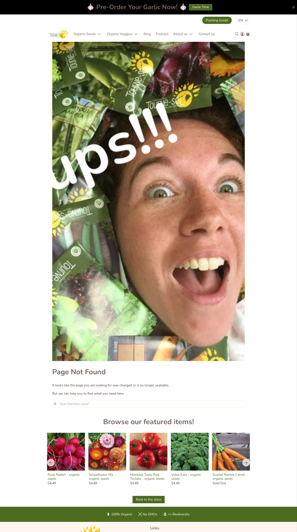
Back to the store (148, 499)
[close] (293, 7)
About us (180, 34)
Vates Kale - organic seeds (186, 476)
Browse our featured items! (148, 422)
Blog (147, 34)
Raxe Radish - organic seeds (64, 476)
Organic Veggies (120, 34)
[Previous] (51, 462)
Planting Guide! (217, 20)
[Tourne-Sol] (59, 34)
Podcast (162, 34)
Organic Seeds (84, 34)
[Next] (246, 462)
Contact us (207, 34)
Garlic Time (200, 7)
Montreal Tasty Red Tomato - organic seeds (147, 476)
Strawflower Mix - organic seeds (102, 476)
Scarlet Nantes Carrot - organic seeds (230, 476)
